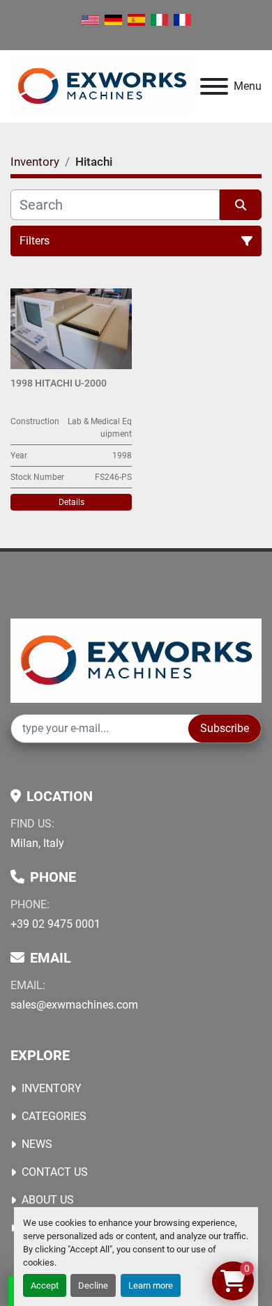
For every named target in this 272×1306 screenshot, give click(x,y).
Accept (45, 1285)
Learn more (150, 1285)
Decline (93, 1285)
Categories (54, 1116)
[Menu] (214, 86)
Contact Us (55, 1172)
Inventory (52, 1088)
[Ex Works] (136, 660)
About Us (48, 1199)
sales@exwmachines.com (74, 1004)
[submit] (241, 204)
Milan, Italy (37, 843)
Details (71, 502)
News (37, 1144)
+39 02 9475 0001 (55, 924)
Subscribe (224, 728)
